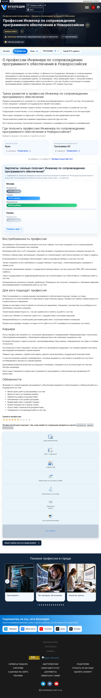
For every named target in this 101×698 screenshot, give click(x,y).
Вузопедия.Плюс (50, 642)
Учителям (18, 668)
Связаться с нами (50, 675)
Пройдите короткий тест (62, 159)
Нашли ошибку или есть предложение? (20, 543)
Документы (50, 672)
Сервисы (50, 651)
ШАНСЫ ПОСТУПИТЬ (91, 1)
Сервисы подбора (18, 664)
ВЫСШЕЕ (5, 1)
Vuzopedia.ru (46, 690)
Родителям (83, 664)
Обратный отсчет (50, 668)
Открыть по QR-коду (83, 668)
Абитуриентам (50, 664)
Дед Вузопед (51, 646)
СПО (12, 1)
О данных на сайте (18, 672)
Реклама (18, 675)
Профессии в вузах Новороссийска (16, 16)
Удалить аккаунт (83, 672)
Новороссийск (11, 31)
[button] (7, 581)
